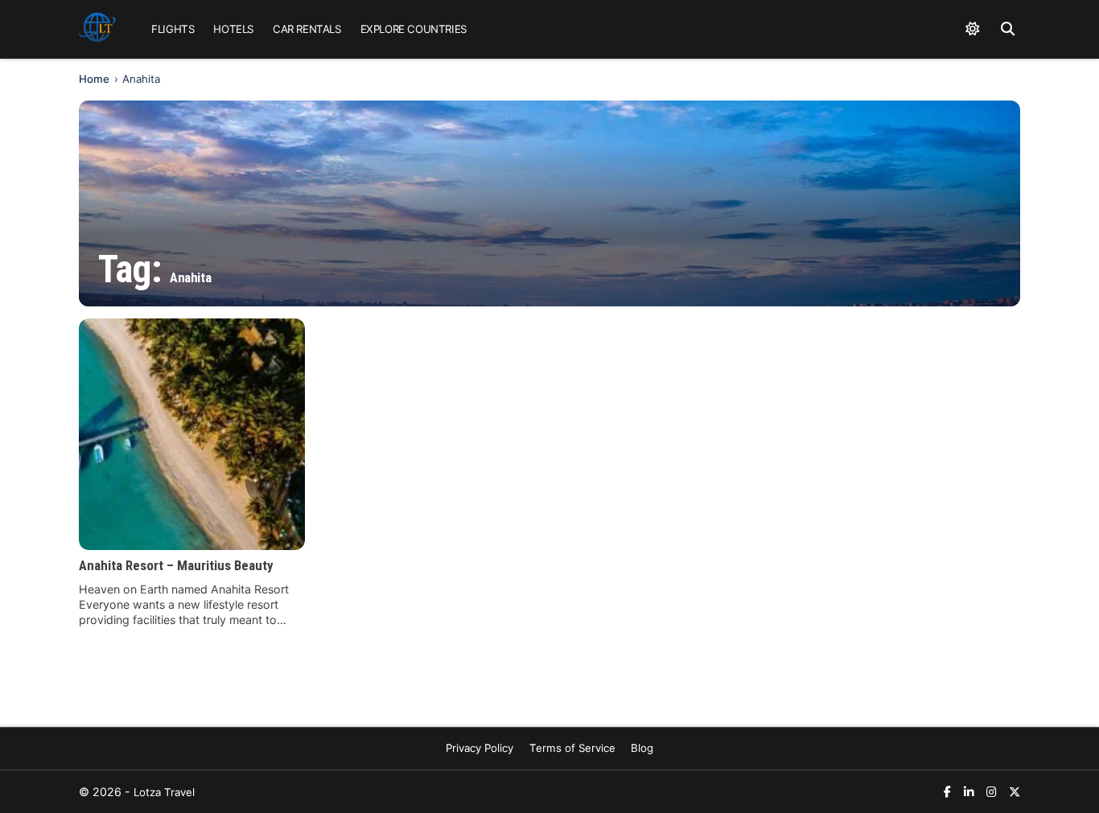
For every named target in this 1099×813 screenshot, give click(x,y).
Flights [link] (172, 29)
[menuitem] (173, 29)
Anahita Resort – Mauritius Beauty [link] (176, 565)
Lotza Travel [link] (164, 792)
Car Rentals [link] (307, 29)
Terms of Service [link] (572, 747)
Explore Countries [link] (413, 29)
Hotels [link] (233, 29)
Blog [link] (642, 747)
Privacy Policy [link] (479, 747)
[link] (97, 29)
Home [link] (94, 78)
